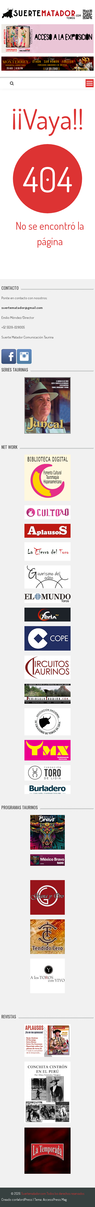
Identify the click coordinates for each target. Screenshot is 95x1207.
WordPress (25, 1199)
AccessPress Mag (55, 1199)
